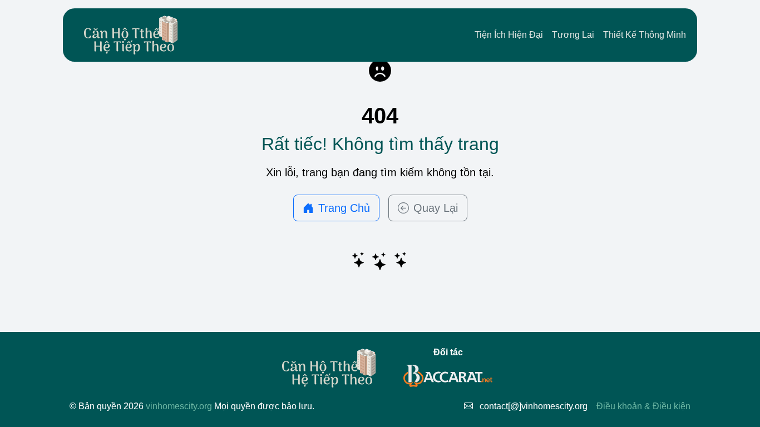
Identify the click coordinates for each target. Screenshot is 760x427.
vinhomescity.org (179, 406)
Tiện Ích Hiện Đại (509, 34)
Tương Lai (573, 34)
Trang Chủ (344, 208)
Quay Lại (435, 208)
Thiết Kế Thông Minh (644, 34)
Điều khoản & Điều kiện (643, 406)
